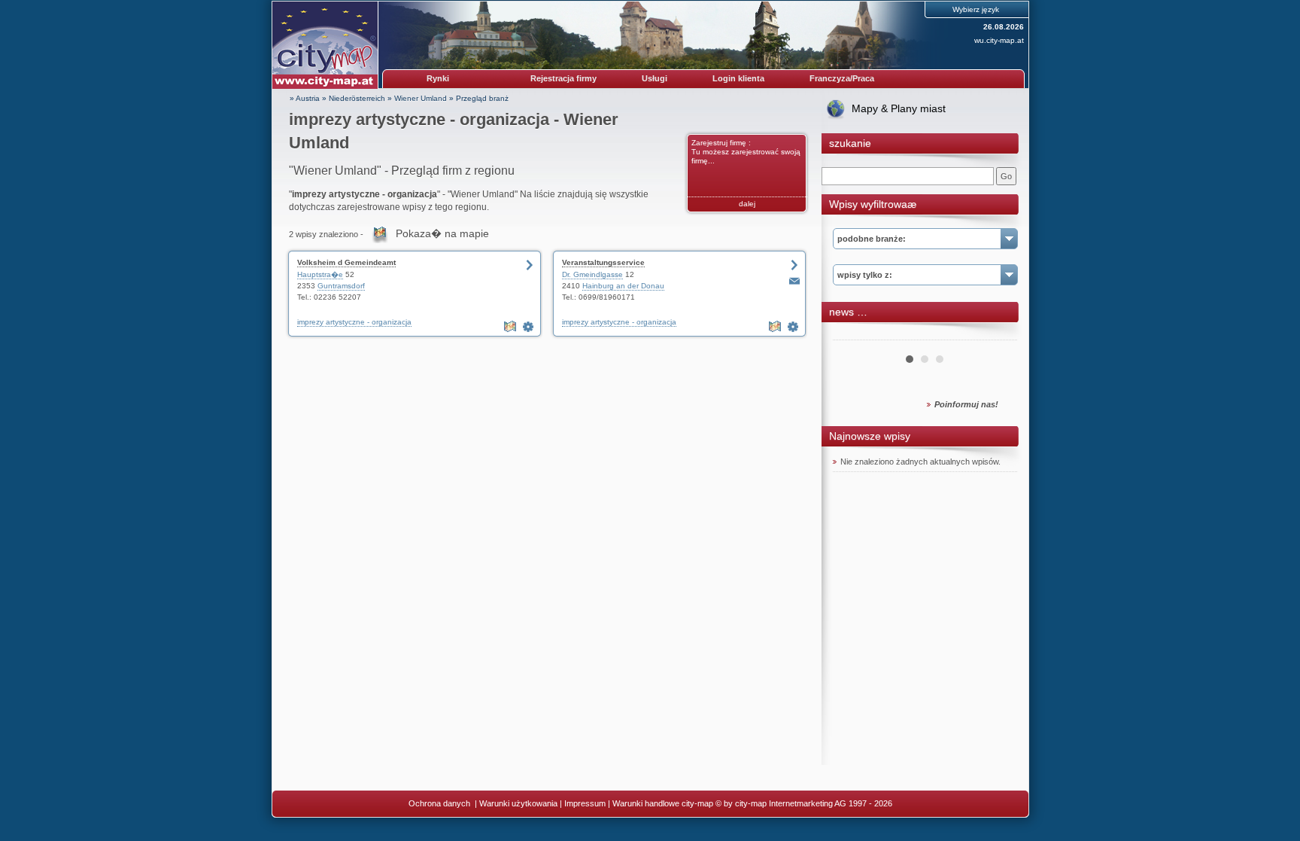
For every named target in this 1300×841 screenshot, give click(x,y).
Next (998, 334)
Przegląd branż (482, 98)
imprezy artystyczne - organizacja (354, 322)
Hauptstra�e (320, 274)
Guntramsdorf (341, 286)
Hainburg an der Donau (623, 286)
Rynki (438, 78)
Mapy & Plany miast (899, 108)
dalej (747, 204)
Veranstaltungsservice (603, 262)
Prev (852, 334)
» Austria (305, 98)
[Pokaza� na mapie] (511, 327)
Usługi (654, 78)
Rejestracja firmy (563, 78)
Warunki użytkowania (518, 803)
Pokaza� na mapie (442, 233)
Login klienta (738, 78)
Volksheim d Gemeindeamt (346, 262)
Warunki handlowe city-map (662, 803)
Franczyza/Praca (841, 78)
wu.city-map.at (999, 40)
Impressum (585, 803)
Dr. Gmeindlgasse (592, 274)
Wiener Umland (420, 98)
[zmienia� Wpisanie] (529, 327)
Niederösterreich (357, 98)
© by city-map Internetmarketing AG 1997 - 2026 (803, 803)
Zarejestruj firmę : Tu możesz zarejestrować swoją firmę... (745, 152)
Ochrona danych (440, 803)
